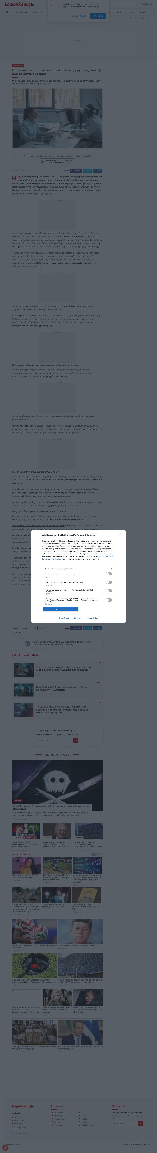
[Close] (121, 535)
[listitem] (78, 568)
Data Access (78, 618)
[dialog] (78, 576)
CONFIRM (60, 609)
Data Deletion (64, 618)
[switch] (109, 573)
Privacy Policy (92, 618)
